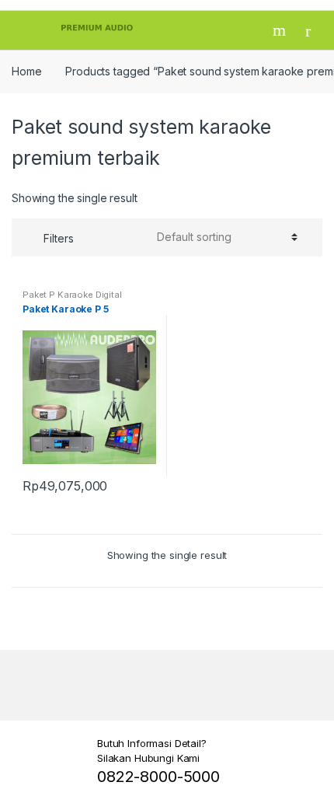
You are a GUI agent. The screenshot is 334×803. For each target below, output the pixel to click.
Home (26, 71)
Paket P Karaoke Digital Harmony (72, 299)
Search (281, 30)
